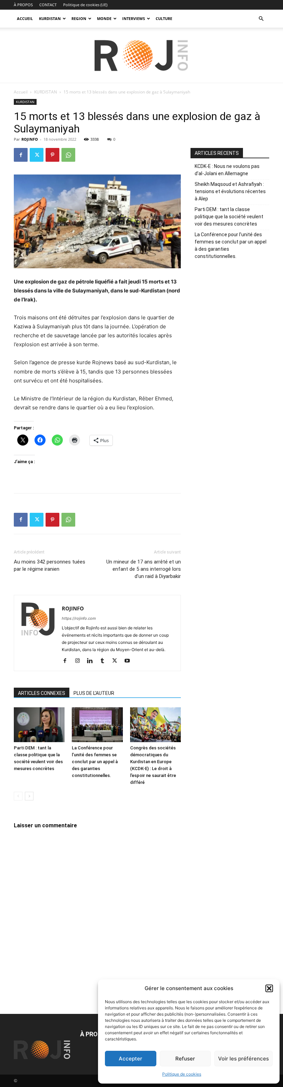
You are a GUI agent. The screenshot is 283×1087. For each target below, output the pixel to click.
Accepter (130, 1058)
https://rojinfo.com (79, 618)
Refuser (185, 1058)
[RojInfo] (141, 55)
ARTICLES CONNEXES (41, 693)
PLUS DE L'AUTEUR (94, 693)
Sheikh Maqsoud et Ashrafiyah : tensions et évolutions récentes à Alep (230, 191)
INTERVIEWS (133, 18)
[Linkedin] (92, 661)
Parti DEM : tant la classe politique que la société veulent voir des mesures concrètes (229, 217)
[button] (269, 988)
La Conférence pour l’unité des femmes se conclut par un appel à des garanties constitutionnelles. (95, 761)
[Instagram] (80, 661)
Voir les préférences (243, 1058)
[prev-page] (18, 796)
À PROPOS (23, 4)
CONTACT (48, 4)
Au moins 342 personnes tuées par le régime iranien (49, 565)
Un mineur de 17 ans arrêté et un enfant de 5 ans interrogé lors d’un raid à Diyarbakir (143, 569)
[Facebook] (21, 155)
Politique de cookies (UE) (85, 4)
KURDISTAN (50, 18)
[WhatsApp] (68, 155)
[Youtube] (129, 661)
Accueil (21, 92)
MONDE (104, 18)
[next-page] (29, 796)
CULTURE (164, 18)
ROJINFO (29, 139)
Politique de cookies (181, 1074)
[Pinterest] (52, 155)
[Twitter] (36, 155)
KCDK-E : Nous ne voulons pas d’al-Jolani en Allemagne (227, 169)
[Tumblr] (104, 661)
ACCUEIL (25, 18)
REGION (78, 18)
